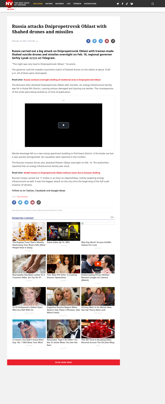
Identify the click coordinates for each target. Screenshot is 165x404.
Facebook (40, 190)
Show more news (63, 362)
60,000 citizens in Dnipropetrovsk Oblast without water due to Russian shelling (62, 172)
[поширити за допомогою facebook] (88, 41)
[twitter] (118, 3)
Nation (10, 9)
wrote (33, 58)
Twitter (30, 190)
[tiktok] (127, 3)
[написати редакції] (107, 41)
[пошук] (153, 3)
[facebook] (122, 3)
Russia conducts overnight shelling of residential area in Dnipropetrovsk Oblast (62, 79)
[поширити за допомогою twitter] (94, 41)
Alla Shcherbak (22, 197)
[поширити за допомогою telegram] (101, 41)
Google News (58, 190)
